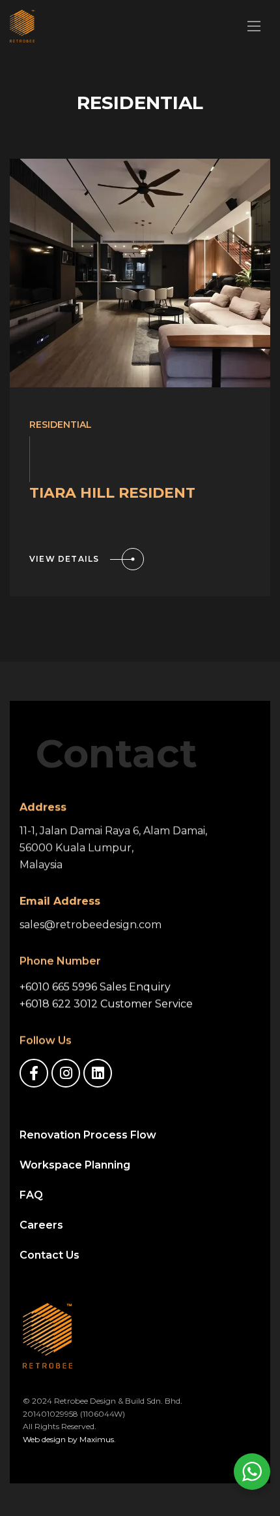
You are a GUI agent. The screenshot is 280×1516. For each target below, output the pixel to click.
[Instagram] (65, 1073)
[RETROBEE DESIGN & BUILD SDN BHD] (22, 26)
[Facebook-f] (34, 1073)
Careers (41, 1225)
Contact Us (49, 1255)
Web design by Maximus (68, 1439)
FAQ (31, 1195)
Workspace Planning (75, 1165)
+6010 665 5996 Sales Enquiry (95, 986)
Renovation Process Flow (88, 1135)
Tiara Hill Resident (112, 493)
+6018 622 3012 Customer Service (106, 1003)
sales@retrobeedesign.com (90, 924)
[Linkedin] (97, 1073)
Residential (60, 424)
